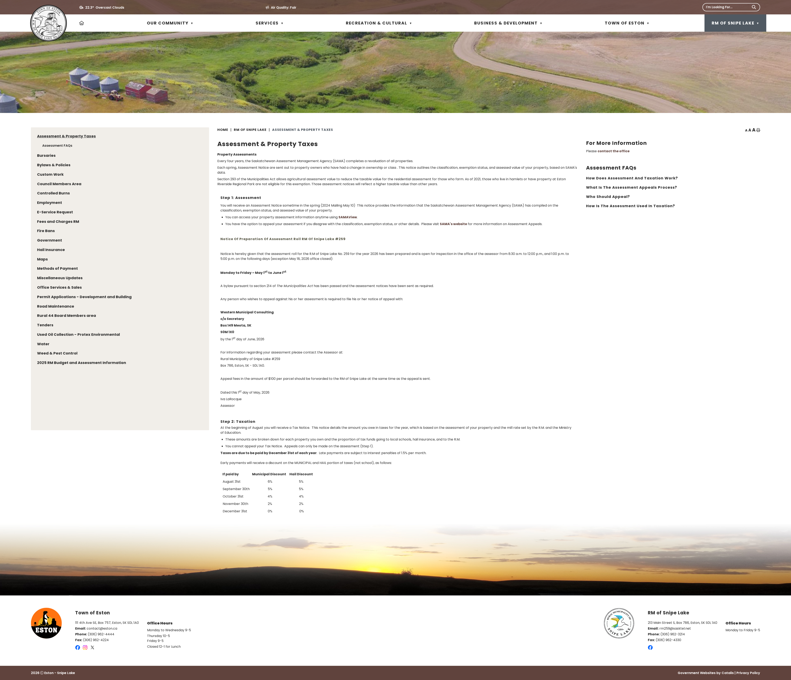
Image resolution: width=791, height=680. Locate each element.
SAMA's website (453, 224)
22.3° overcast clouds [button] (104, 7)
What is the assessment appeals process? (631, 187)
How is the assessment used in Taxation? (630, 205)
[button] (754, 7)
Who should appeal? (608, 196)
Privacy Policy (748, 673)
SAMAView (347, 217)
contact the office (614, 151)
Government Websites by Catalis (706, 673)
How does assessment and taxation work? (632, 178)
